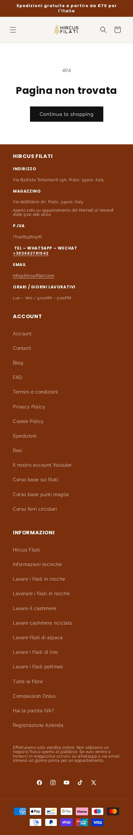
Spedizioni (24, 436)
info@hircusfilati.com (34, 275)
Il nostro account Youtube (42, 465)
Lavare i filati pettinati (38, 666)
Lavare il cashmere (34, 608)
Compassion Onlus (34, 696)
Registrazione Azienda (38, 725)
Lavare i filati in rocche (39, 579)
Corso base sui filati (35, 479)
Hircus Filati (26, 549)
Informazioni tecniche (37, 564)
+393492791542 (31, 253)
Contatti (22, 348)
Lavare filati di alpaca (38, 637)
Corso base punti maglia (41, 494)
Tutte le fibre (28, 681)
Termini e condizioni (35, 392)
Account (22, 333)
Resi (17, 450)
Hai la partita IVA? (33, 710)
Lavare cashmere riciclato (42, 623)
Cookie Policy (28, 421)
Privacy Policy (29, 406)
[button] (13, 30)
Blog (18, 362)
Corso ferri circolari (35, 509)
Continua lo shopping (67, 114)
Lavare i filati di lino (35, 652)
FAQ (17, 377)
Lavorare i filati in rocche (41, 593)
